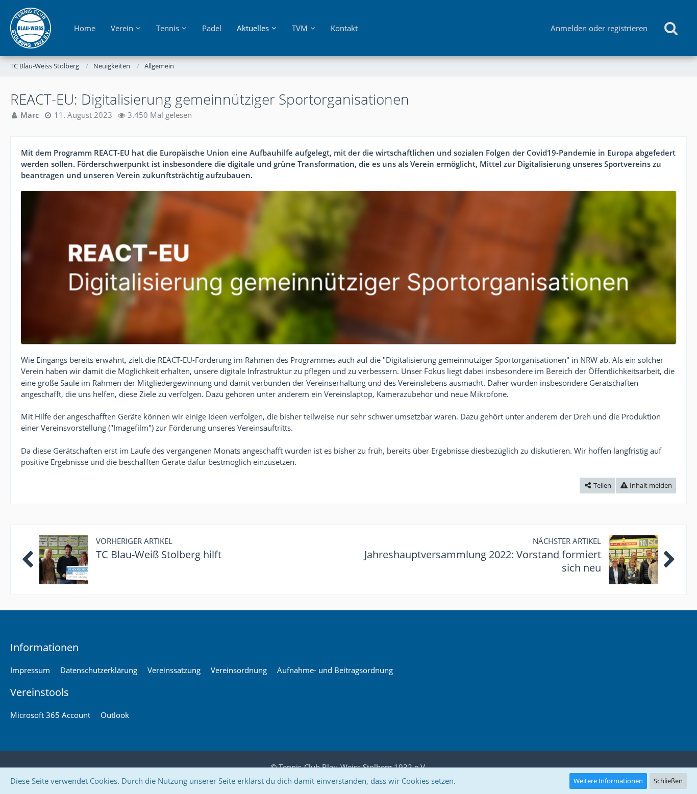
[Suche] (671, 28)
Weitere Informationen (608, 780)
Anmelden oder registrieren (599, 28)
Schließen (668, 780)
